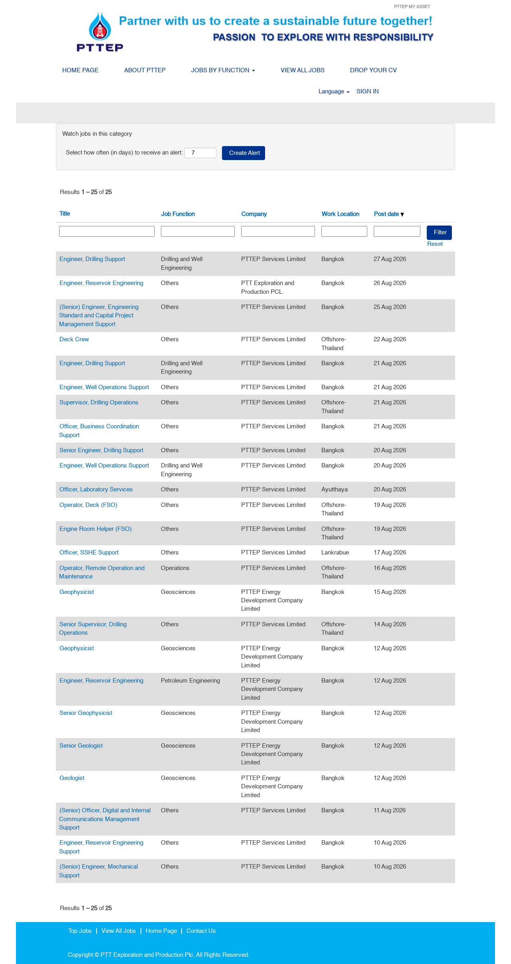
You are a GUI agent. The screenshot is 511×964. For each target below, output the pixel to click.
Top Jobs (80, 931)
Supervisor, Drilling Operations (99, 403)
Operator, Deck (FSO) (88, 505)
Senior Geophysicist (85, 713)
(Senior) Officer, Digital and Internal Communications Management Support (105, 819)
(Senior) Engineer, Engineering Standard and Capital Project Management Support (99, 315)
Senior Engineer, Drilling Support (101, 450)
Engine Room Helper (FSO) (95, 529)
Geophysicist (76, 592)
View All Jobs (118, 931)
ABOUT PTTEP (145, 70)
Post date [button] (387, 214)
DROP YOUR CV (373, 70)
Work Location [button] (340, 214)
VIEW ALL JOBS (303, 70)
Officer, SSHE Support (89, 553)
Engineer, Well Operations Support (104, 387)
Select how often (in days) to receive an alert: (124, 153)
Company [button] (254, 214)
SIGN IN (368, 92)
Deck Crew (74, 339)
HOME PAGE (80, 70)
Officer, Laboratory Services (96, 490)
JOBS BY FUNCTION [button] (221, 70)
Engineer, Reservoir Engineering (101, 283)
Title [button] (64, 214)
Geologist (71, 778)
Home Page (161, 931)
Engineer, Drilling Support (92, 259)
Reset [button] (435, 244)
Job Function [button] (178, 214)
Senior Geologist (81, 746)
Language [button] (332, 92)
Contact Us (201, 931)
